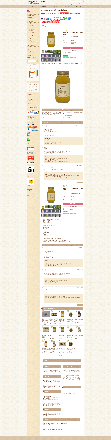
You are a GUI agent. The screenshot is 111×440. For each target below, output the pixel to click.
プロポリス (31, 47)
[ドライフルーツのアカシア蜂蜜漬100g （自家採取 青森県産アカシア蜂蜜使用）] (71, 332)
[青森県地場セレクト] (30, 159)
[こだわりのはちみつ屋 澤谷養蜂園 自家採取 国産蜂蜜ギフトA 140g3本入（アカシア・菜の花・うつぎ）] (54, 317)
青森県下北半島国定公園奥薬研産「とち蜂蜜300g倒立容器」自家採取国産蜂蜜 (79, 335)
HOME (32, 6)
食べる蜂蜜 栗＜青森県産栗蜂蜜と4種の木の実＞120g (71, 349)
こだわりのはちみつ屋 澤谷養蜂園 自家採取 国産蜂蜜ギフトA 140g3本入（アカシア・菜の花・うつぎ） (54, 320)
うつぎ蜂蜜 (31, 35)
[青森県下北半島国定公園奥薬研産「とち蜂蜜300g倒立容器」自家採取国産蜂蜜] (79, 332)
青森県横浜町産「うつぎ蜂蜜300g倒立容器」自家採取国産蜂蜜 (54, 349)
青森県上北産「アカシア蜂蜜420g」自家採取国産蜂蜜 (54, 335)
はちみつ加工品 (31, 44)
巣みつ (30, 38)
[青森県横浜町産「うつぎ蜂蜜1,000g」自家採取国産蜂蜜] (46, 346)
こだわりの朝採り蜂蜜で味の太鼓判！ (33, 3)
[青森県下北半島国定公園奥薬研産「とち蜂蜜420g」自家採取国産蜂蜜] (62, 332)
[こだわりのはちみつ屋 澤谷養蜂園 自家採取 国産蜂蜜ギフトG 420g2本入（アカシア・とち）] (46, 332)
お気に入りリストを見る (32, 57)
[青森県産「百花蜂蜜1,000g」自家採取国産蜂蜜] (79, 317)
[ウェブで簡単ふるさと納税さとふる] (30, 149)
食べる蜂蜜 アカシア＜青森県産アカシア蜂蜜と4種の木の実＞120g (71, 319)
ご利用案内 (44, 6)
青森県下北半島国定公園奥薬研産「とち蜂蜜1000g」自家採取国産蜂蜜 (62, 319)
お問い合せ (56, 6)
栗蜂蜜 (30, 40)
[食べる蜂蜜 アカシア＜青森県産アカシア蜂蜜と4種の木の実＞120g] (71, 317)
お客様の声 (67, 6)
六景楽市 (28, 185)
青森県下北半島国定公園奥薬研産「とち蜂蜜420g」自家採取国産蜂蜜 (62, 335)
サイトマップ (78, 6)
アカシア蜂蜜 (44, 26)
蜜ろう (30, 51)
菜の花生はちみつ (32, 29)
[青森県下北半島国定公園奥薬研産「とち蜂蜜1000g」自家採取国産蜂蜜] (62, 317)
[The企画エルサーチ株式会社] (30, 153)
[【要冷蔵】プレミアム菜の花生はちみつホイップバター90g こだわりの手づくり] (46, 316)
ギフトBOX (31, 25)
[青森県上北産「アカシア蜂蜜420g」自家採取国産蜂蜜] (54, 332)
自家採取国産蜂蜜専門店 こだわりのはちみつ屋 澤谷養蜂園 (36, 2)
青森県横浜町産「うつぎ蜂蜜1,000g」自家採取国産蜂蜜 (46, 349)
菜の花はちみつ (31, 30)
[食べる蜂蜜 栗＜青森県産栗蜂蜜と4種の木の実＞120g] (71, 346)
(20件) (72, 209)
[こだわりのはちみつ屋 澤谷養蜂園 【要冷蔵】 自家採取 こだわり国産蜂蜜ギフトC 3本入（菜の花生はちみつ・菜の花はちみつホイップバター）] (62, 346)
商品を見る (60, 323)
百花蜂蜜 (30, 37)
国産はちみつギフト (32, 23)
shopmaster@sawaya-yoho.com (57, 429)
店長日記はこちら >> (31, 100)
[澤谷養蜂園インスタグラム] (28, 12)
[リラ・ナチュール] (30, 163)
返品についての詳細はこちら (68, 52)
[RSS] (28, 195)
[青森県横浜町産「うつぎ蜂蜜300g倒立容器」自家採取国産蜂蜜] (54, 346)
